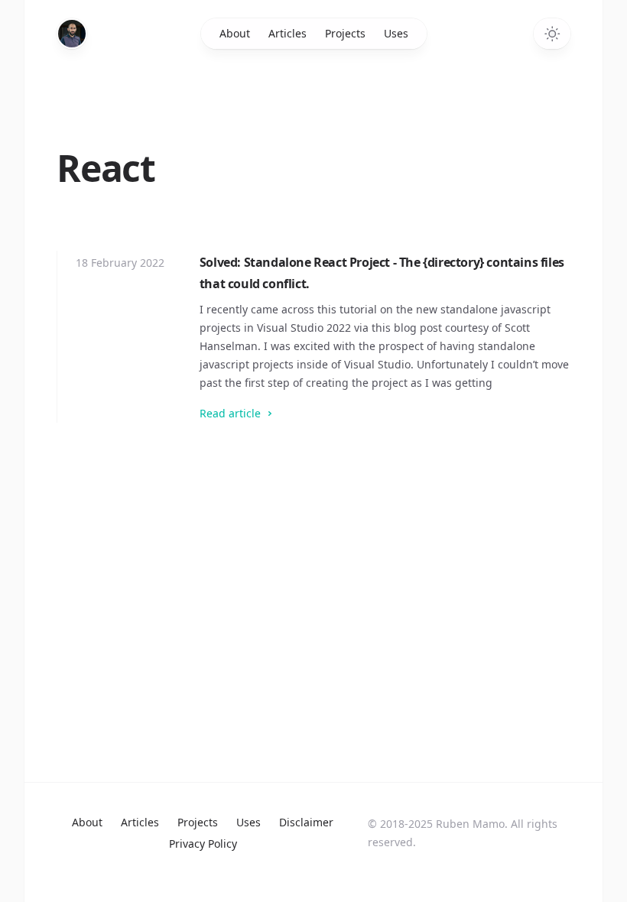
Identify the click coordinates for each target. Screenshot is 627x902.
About (234, 33)
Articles (287, 33)
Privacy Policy (203, 843)
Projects (345, 33)
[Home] (72, 33)
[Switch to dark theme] (552, 33)
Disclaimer (306, 822)
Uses (396, 33)
